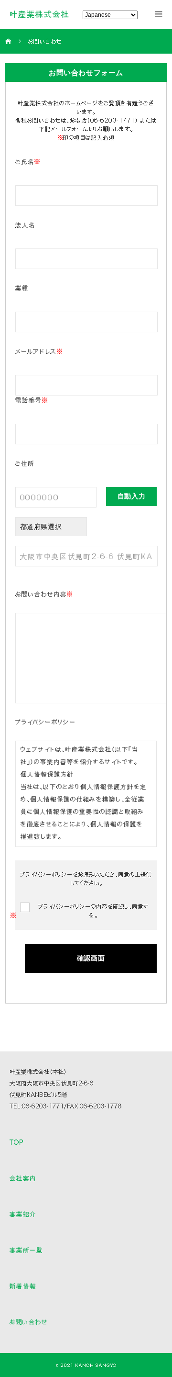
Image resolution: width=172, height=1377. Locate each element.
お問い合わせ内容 (44, 594)
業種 (22, 288)
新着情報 (23, 1286)
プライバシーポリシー (45, 722)
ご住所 (24, 463)
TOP (17, 1142)
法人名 (25, 225)
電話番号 (31, 400)
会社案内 (23, 1178)
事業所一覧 (26, 1250)
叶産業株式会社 (40, 14)
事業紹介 (23, 1214)
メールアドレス (39, 351)
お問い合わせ (29, 1322)
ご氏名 (28, 161)
